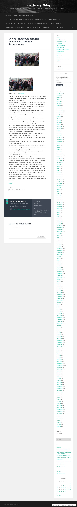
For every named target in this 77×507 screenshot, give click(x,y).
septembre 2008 (60, 415)
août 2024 (59, 114)
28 (65, 491)
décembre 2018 (60, 179)
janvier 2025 (59, 109)
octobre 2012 (59, 321)
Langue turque (54, 23)
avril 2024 (59, 122)
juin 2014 (58, 283)
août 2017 (59, 210)
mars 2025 (59, 105)
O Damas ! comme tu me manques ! (14, 27)
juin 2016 (58, 237)
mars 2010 (59, 380)
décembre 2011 (60, 340)
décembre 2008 (60, 409)
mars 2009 (59, 403)
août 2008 (59, 417)
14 (65, 487)
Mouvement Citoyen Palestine (63, 49)
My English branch (60, 51)
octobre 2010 (59, 367)
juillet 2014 (59, 281)
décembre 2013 (60, 294)
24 (57, 491)
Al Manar (58, 37)
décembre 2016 (60, 225)
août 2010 (59, 371)
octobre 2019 (59, 160)
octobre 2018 (59, 183)
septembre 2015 (60, 254)
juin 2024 (58, 118)
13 (63, 487)
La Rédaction (21, 93)
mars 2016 (59, 242)
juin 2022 (58, 130)
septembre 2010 (60, 369)
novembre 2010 (60, 365)
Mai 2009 (59, 399)
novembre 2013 (60, 296)
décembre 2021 (60, 137)
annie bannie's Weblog (38, 5)
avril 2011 (59, 355)
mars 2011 (59, 357)
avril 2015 (59, 264)
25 (59, 491)
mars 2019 (59, 174)
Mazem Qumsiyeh (60, 47)
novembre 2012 (60, 319)
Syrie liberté (59, 55)
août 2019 (59, 164)
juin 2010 (58, 374)
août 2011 (59, 348)
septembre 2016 (60, 231)
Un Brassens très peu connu (41, 214)
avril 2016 (59, 241)
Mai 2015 (59, 262)
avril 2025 (59, 103)
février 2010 (59, 382)
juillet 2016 (59, 235)
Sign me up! (59, 85)
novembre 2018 (60, 181)
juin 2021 (58, 147)
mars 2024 (59, 124)
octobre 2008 (59, 413)
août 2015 (59, 256)
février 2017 (59, 221)
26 (61, 491)
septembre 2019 (60, 162)
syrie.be (58, 57)
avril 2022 (59, 133)
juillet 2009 (59, 395)
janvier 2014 (59, 292)
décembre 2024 (60, 111)
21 (65, 489)
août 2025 (59, 95)
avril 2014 (59, 287)
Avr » (60, 495)
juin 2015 (58, 260)
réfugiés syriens (39, 205)
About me (8, 15)
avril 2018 (59, 195)
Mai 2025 (59, 101)
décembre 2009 (60, 386)
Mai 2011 (59, 353)
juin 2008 (58, 420)
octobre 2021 (59, 141)
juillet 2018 (59, 189)
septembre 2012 (60, 323)
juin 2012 (58, 329)
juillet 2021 (59, 145)
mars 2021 (59, 153)
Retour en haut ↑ (68, 504)
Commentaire (41, 236)
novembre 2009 (60, 388)
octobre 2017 (59, 206)
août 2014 (59, 279)
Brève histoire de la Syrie (61, 41)
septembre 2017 (60, 208)
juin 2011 (58, 352)
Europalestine (59, 43)
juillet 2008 (59, 418)
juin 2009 (58, 397)
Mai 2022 (59, 132)
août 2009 (59, 394)
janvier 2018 (59, 200)
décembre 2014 (60, 271)
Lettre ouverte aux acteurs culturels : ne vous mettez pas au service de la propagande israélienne (42, 210)
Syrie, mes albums (44, 27)
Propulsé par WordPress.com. (12, 504)
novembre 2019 (60, 158)
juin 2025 (58, 99)
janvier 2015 (59, 269)
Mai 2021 (59, 149)
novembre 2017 (60, 204)
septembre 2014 (60, 277)
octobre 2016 (59, 229)
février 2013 (59, 313)
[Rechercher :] (63, 439)
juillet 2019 (59, 166)
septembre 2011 (60, 346)
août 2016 (59, 233)
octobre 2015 (59, 252)
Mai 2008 (59, 422)
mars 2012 (59, 334)
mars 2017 (59, 220)
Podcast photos (31, 27)
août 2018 (59, 187)
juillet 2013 (59, 304)
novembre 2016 (60, 227)
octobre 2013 (59, 298)
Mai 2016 (59, 239)
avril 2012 (59, 332)
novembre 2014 (60, 273)
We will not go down (58, 27)
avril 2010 (59, 378)
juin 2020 (58, 156)
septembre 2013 (60, 300)
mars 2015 (59, 265)
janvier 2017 (59, 223)
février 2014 (59, 290)
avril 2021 (59, 151)
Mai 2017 (59, 216)
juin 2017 (58, 214)
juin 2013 (58, 306)
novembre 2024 (60, 112)
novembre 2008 (60, 411)
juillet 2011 (59, 350)
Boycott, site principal (61, 39)
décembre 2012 (60, 317)
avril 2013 (59, 309)
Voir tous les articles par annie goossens (21, 209)
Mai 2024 (59, 120)
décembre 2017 (60, 202)
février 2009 (59, 405)
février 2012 (59, 336)
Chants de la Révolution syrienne (15, 23)
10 (57, 487)
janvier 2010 (59, 384)
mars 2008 (59, 426)
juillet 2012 (59, 327)
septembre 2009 (60, 392)
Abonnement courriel (61, 73)
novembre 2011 (60, 342)
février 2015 (59, 267)
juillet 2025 (59, 97)
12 (61, 487)
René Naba (59, 53)
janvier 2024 (59, 128)
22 (68, 489)
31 (57, 493)
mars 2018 (59, 197)
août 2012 (59, 325)
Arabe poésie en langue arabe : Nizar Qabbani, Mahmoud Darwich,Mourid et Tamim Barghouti (31, 19)
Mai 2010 (59, 376)
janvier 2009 (59, 407)
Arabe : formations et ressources (23, 15)
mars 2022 (59, 135)
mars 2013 (59, 311)
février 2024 (59, 126)
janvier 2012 (59, 338)
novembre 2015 (60, 250)
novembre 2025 (60, 93)
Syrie (36, 203)
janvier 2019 (59, 177)
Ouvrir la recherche (72, 28)
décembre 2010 (60, 363)
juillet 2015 (59, 258)
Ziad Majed (59, 62)
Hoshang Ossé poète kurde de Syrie (37, 23)
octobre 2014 (59, 275)
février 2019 (59, 176)
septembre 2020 (60, 155)
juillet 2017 (59, 212)
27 (63, 491)
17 (57, 489)
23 (70, 489)
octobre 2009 (59, 390)
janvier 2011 (59, 361)
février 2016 (59, 244)
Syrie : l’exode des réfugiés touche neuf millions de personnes (24, 41)
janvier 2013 (59, 315)
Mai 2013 (59, 308)
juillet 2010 (59, 373)
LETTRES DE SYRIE (61, 45)
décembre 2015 (60, 248)
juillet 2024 (59, 116)
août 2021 (59, 143)
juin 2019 (58, 168)
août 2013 (59, 302)
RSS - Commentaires (61, 473)
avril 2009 (59, 401)
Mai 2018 (59, 193)
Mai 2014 (59, 285)
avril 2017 (59, 218)
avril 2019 (59, 172)
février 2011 (59, 359)
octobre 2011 (59, 344)
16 (70, 487)
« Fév (57, 495)
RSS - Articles (59, 471)
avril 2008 (59, 424)
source (10, 183)
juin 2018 (58, 191)
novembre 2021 (60, 139)
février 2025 (59, 107)
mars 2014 (59, 288)
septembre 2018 (60, 185)
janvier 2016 (59, 246)
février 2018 (59, 199)
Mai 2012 (59, 330)
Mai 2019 (59, 170)
